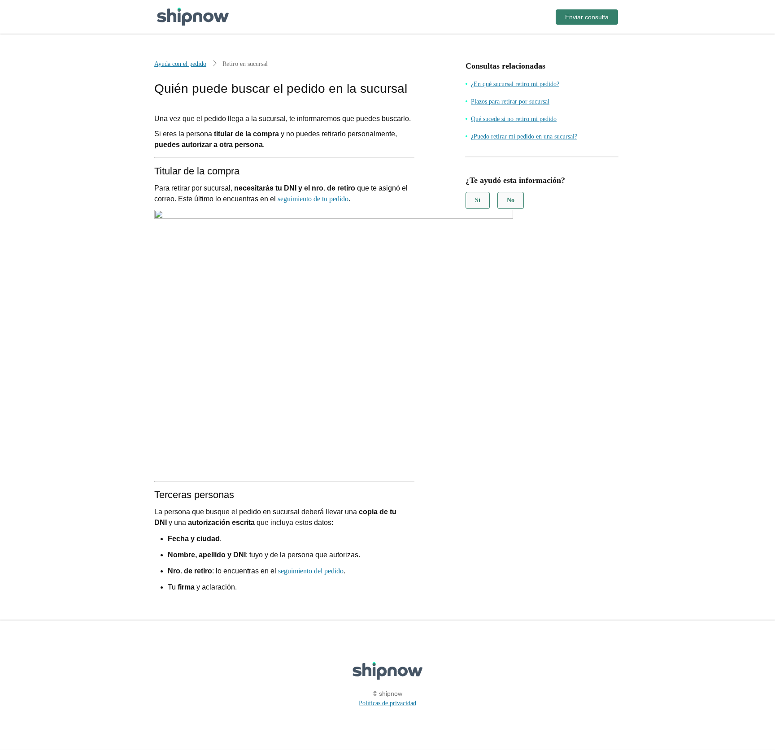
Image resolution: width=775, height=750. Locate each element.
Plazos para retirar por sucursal (510, 101)
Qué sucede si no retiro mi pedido (514, 119)
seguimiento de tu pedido (313, 199)
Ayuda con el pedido (180, 64)
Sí (477, 200)
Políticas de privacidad (387, 703)
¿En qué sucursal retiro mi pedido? (515, 84)
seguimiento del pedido (311, 571)
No (510, 200)
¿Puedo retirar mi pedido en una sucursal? (524, 136)
